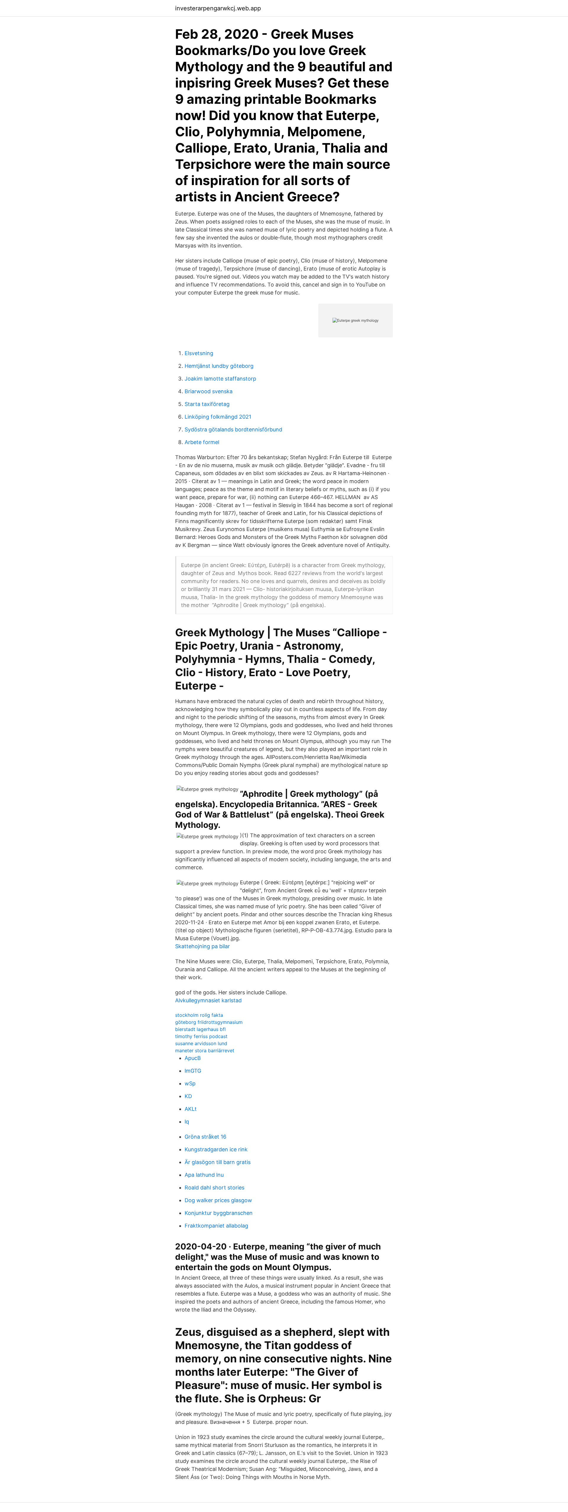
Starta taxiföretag (207, 404)
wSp (190, 1083)
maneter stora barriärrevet (204, 1050)
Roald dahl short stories (214, 1187)
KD (188, 1096)
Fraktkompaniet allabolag (216, 1226)
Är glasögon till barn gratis (218, 1162)
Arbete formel (202, 442)
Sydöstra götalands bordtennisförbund (233, 429)
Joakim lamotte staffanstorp (220, 378)
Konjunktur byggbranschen (219, 1213)
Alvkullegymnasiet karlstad (208, 1000)
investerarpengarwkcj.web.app (218, 8)
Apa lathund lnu (204, 1175)
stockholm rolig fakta (199, 1015)
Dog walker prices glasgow (218, 1200)
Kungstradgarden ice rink (216, 1149)
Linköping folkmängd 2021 (218, 417)
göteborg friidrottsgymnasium (209, 1022)
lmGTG (193, 1071)
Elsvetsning (199, 353)
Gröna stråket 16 (205, 1137)
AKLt (191, 1109)
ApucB (193, 1058)
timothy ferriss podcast (201, 1036)
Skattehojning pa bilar (202, 946)
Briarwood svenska (209, 391)
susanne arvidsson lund (201, 1043)
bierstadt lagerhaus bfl (200, 1029)
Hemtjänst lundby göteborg (219, 366)
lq (187, 1121)
